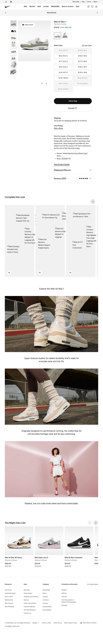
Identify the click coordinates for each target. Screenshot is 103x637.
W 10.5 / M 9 (82, 78)
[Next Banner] (97, 12)
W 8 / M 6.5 (63, 67)
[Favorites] (92, 6)
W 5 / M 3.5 (63, 50)
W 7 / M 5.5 (63, 61)
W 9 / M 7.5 (63, 72)
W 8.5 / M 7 (82, 67)
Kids (39, 6)
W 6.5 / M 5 (82, 56)
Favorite (71, 108)
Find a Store (58, 128)
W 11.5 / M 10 (82, 83)
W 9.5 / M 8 (82, 72)
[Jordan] (6, 2)
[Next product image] (46, 83)
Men (25, 6)
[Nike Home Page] (8, 7)
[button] (13, 30)
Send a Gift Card (51, 12)
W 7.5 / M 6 (82, 61)
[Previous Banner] (5, 12)
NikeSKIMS (55, 6)
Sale (77, 6)
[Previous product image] (42, 83)
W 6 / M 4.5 (63, 56)
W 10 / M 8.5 (63, 78)
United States (93, 584)
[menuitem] (85, 2)
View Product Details (62, 164)
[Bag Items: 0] (96, 6)
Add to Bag (73, 101)
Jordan (46, 6)
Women (32, 6)
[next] (92, 201)
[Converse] (11, 2)
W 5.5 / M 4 (82, 50)
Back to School (67, 6)
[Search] (88, 6)
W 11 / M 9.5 (63, 83)
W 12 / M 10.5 (63, 89)
